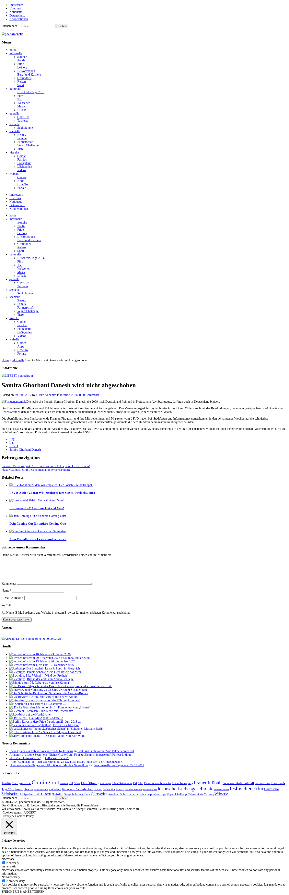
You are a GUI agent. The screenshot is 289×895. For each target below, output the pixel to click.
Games (21, 177)
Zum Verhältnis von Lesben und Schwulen (37, 539)
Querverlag (99, 794)
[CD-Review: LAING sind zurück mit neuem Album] (43, 696)
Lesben (98, 789)
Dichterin (64, 783)
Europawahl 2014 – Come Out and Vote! (36, 508)
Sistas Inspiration (149, 794)
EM (135, 783)
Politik (21, 60)
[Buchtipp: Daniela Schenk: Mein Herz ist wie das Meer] (45, 672)
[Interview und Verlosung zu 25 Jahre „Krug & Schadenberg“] (48, 689)
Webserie (221, 794)
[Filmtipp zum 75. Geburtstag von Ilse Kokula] (39, 682)
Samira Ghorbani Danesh (25, 449)
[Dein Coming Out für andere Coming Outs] (37, 516)
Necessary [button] (8, 859)
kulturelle (15, 88)
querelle (14, 113)
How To (22, 184)
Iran (11, 442)
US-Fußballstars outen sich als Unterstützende (93, 761)
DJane (77, 783)
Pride (20, 64)
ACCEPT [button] (30, 812)
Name (6, 590)
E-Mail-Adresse (13, 597)
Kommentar (9, 583)
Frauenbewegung (182, 783)
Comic (21, 156)
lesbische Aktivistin (133, 790)
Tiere (20, 149)
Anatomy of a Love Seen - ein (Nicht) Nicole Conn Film (44, 754)
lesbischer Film (246, 788)
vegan (163, 794)
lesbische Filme (150, 790)
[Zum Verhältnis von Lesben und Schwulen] (37, 531)
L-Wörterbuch (26, 71)
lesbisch (120, 789)
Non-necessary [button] (11, 877)
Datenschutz (17, 15)
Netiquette (15, 12)
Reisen (21, 81)
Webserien (23, 102)
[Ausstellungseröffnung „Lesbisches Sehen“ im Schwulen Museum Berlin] (56, 728)
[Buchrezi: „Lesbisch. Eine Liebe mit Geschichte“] (41, 711)
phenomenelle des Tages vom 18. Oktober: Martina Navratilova (48, 765)
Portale (21, 188)
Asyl (12, 439)
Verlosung (209, 794)
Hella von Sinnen (263, 783)
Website (6, 605)
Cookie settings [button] (12, 812)
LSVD (13, 446)
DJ (71, 783)
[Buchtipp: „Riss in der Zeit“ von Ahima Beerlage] (41, 679)
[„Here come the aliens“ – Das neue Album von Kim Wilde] (47, 735)
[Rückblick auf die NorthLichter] (30, 714)
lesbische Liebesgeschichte (186, 788)
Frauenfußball (208, 782)
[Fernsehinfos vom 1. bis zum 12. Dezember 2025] (41, 665)
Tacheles (22, 120)
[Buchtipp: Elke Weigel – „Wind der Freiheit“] (38, 675)
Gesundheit (24, 78)
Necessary (12, 862)
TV (19, 99)
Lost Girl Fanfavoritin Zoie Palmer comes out (105, 751)
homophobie (24, 789)
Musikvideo (57, 794)
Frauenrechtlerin (233, 783)
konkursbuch (55, 789)
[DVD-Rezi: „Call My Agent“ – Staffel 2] (36, 718)
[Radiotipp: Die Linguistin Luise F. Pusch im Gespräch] (44, 668)
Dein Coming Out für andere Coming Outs (37, 523)
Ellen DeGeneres (122, 783)
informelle (15, 53)
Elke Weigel (105, 783)
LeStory (22, 67)
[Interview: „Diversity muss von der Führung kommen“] (44, 700)
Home (5, 360)
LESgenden (24, 166)
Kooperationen (18, 19)
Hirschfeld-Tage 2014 (30, 92)
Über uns (15, 8)
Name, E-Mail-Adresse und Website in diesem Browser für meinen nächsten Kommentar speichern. (68, 612)
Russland (114, 794)
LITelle (21, 110)
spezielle (14, 131)
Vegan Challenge (28, 145)
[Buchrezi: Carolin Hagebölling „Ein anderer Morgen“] (44, 725)
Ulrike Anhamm (46, 395)
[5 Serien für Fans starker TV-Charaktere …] (37, 703)
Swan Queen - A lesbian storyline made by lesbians (41, 751)
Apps (20, 180)
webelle (14, 173)
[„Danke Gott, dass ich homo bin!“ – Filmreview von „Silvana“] (49, 707)
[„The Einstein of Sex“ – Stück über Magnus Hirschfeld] (45, 732)
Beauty (21, 134)
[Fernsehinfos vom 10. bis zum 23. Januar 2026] (40, 654)
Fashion (22, 159)
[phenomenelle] (12, 34)
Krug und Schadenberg (78, 789)
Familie (22, 138)
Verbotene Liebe (195, 794)
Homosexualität (41, 790)
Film (20, 95)
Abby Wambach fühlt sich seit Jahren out (34, 761)
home (12, 49)
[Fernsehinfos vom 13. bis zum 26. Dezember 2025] (42, 661)
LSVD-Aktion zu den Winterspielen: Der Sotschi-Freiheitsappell (52, 492)
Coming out (45, 782)
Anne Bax (6, 783)
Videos (21, 170)
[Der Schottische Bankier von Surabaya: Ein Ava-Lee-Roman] (48, 693)
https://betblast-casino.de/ (24, 758)
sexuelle (14, 124)
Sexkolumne (25, 127)
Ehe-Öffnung (90, 783)
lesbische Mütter (221, 790)
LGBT (38, 794)
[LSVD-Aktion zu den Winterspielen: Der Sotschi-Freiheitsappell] (51, 485)
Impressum (16, 4)
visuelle (14, 152)
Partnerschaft (25, 141)
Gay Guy (23, 117)
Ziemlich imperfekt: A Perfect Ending (107, 754)
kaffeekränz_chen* (57, 758)
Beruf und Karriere (29, 74)
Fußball (248, 783)
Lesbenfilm (109, 789)
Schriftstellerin (129, 794)
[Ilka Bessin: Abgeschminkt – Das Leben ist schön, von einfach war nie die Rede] (60, 686)
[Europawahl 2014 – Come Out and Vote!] (36, 500)
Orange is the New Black (77, 794)
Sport (20, 85)
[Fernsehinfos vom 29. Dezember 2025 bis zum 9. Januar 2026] (49, 657)
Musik (21, 106)
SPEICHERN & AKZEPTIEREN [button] (23, 891)
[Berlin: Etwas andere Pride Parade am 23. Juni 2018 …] (45, 721)
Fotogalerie (24, 163)
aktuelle (22, 56)
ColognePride (21, 783)
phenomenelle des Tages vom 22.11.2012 (118, 765)
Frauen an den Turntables (157, 783)
